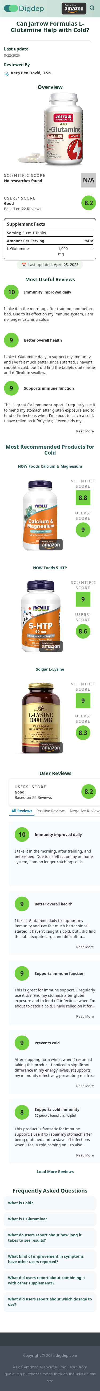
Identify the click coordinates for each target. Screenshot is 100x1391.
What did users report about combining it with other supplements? (46, 1280)
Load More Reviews (55, 1171)
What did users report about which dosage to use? (50, 1301)
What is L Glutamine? (27, 1218)
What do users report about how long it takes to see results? (45, 1237)
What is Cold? (20, 1202)
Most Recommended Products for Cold (50, 449)
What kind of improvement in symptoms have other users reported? (46, 1259)
